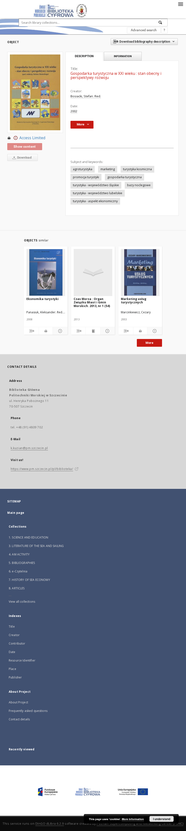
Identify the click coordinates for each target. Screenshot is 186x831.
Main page (15, 513)
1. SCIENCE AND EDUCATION (28, 537)
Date (12, 652)
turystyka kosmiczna (137, 169)
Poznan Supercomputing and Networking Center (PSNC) (140, 824)
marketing (108, 169)
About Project (18, 702)
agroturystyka (82, 169)
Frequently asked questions (28, 711)
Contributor (17, 643)
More (149, 343)
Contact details (19, 719)
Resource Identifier (22, 660)
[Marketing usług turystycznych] (140, 272)
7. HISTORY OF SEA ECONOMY (29, 580)
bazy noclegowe (139, 185)
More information (133, 819)
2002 (73, 111)
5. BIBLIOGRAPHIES (22, 563)
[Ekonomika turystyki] (46, 272)
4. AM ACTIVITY (19, 554)
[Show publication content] (93, 331)
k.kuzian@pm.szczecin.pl (29, 448)
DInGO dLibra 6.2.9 (49, 824)
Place (12, 669)
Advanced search (144, 30)
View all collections (22, 602)
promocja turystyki (86, 177)
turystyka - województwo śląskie (96, 185)
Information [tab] (123, 56)
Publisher (15, 677)
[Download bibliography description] (31, 331)
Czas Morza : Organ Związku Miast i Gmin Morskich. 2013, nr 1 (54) (92, 302)
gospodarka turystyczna (124, 177)
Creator (14, 635)
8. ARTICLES (17, 588)
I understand (161, 819)
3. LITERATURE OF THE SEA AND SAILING (36, 546)
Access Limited (32, 137)
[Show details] (59, 331)
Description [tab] (84, 56)
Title (12, 626)
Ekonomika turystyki (42, 299)
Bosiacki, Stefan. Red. (85, 96)
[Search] (161, 22)
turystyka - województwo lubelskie (97, 193)
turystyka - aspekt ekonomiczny (95, 201)
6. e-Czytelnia (18, 571)
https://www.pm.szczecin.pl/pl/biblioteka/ (42, 469)
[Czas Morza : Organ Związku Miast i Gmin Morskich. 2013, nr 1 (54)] (93, 272)
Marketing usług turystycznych (133, 300)
